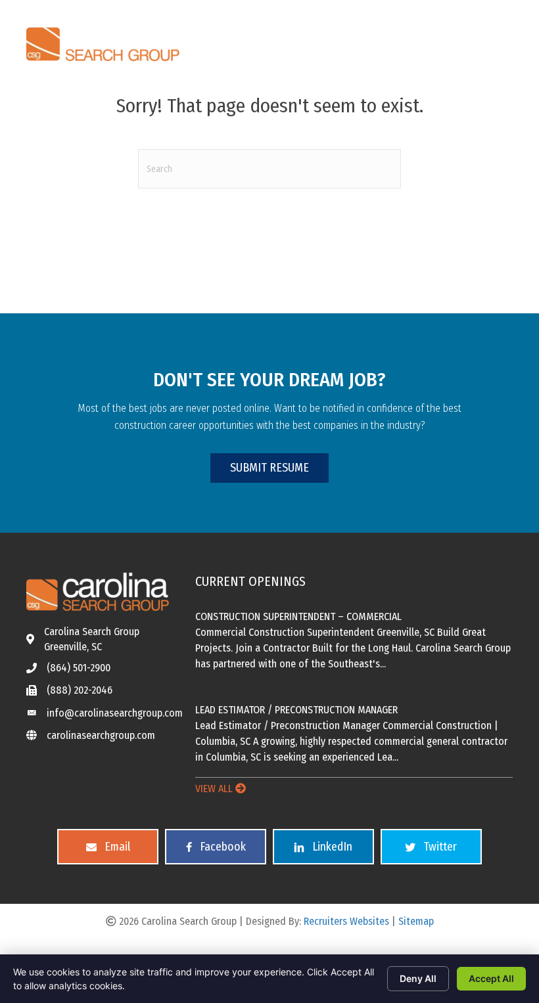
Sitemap (416, 921)
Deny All (418, 978)
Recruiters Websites (346, 921)
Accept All (491, 978)
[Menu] (359, 41)
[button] (269, 468)
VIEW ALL (215, 788)
